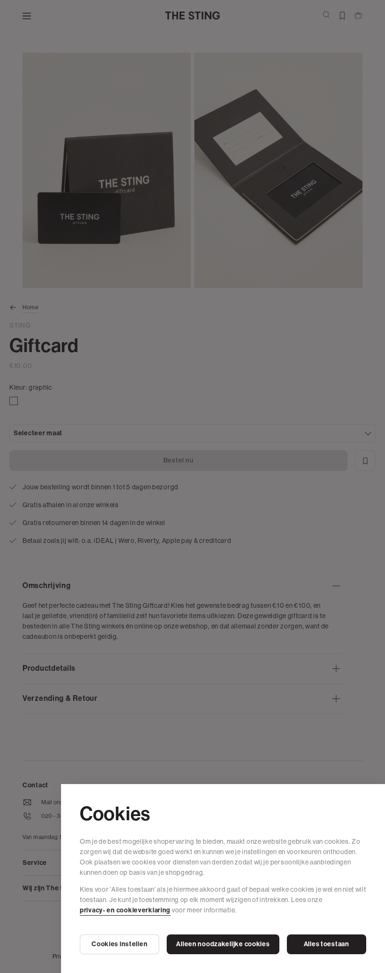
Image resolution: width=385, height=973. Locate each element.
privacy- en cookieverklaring (125, 910)
